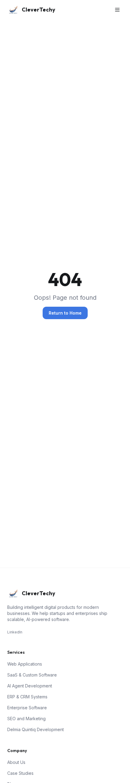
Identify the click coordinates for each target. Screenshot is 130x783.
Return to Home (65, 313)
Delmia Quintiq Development (35, 729)
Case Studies (20, 773)
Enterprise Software (27, 707)
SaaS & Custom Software (32, 674)
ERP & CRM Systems (27, 696)
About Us (16, 762)
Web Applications (24, 664)
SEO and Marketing (26, 718)
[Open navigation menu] (117, 9)
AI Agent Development (29, 685)
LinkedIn (14, 632)
